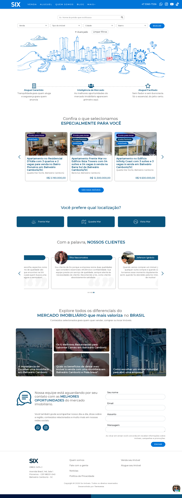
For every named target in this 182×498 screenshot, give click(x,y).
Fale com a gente (78, 465)
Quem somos (76, 460)
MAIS (90, 4)
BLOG (80, 4)
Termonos (99, 486)
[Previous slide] (19, 156)
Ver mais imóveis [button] (91, 190)
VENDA (32, 4)
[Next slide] (162, 156)
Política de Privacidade (81, 476)
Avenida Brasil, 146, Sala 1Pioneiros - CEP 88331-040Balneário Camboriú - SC (42, 474)
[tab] (88, 292)
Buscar (157, 26)
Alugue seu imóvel (131, 465)
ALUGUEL (46, 4)
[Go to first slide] (162, 273)
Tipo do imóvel (58, 25)
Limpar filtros (100, 32)
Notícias (73, 471)
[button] (46, 156)
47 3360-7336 (149, 4)
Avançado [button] (82, 32)
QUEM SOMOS (64, 4)
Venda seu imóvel (130, 460)
